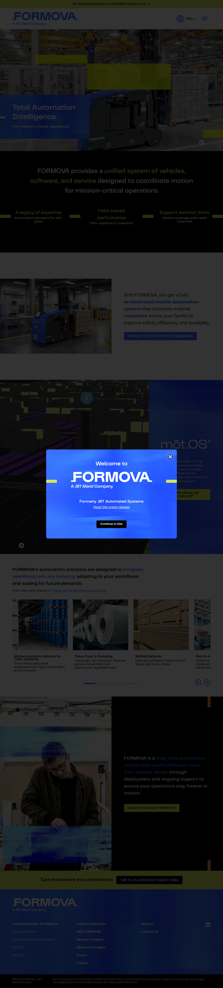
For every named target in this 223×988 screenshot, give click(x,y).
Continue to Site (111, 524)
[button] (170, 457)
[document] (111, 494)
